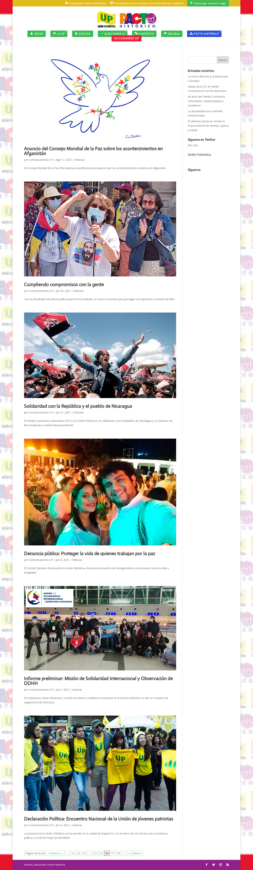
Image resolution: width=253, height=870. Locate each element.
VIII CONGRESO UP (126, 38)
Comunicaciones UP (41, 159)
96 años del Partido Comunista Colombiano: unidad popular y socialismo (206, 101)
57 (112, 853)
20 (78, 853)
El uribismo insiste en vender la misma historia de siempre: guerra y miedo (208, 125)
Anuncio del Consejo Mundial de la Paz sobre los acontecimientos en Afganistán (93, 151)
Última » (137, 853)
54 (95, 853)
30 (84, 853)
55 (100, 853)
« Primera (53, 853)
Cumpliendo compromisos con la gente (64, 284)
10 (72, 853)
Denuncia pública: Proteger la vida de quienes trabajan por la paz (89, 553)
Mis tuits (193, 145)
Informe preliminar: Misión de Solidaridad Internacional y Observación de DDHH (98, 680)
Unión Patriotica (199, 155)
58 (118, 853)
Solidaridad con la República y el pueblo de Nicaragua (78, 406)
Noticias (80, 159)
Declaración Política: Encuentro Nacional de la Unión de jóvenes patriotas (98, 819)
